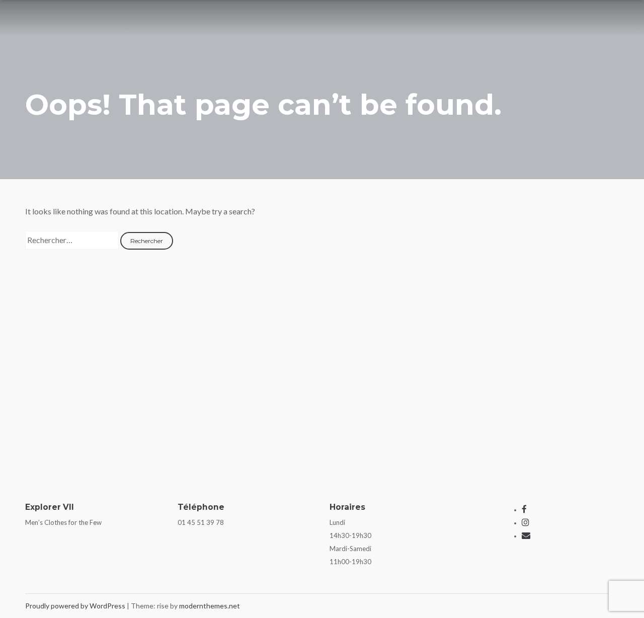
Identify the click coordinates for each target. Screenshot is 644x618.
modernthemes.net (209, 605)
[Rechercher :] (72, 240)
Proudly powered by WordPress (76, 605)
